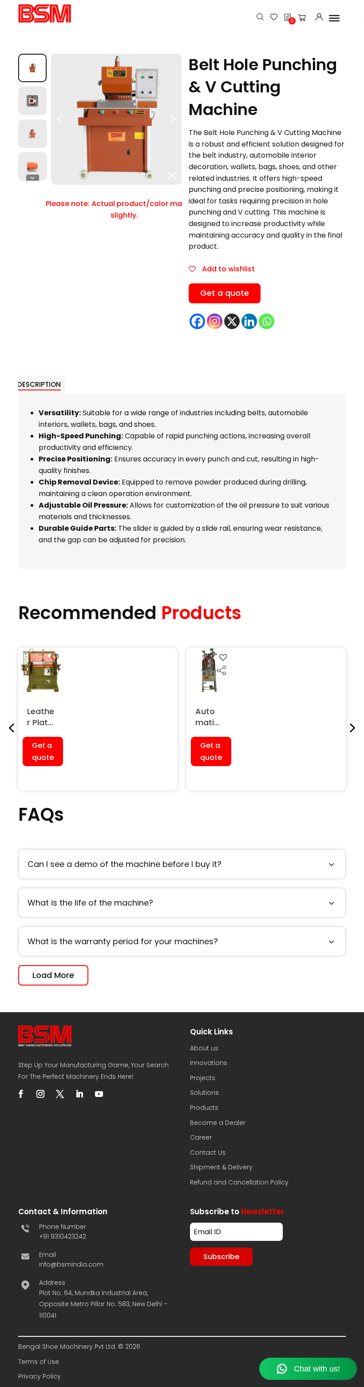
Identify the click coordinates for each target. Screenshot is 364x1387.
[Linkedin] (249, 321)
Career (201, 1137)
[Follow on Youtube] (99, 1094)
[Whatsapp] (266, 321)
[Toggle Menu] (334, 18)
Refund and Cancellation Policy (239, 1182)
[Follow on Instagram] (40, 1094)
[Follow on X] (60, 1094)
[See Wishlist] (273, 18)
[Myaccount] (319, 18)
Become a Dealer (217, 1122)
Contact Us (208, 1152)
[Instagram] (214, 321)
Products (204, 1107)
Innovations (208, 1062)
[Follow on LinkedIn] (79, 1094)
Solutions (204, 1092)
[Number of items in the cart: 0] (304, 19)
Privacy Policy (39, 1376)
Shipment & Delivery (221, 1167)
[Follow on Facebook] (21, 1094)
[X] (232, 321)
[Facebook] (197, 321)
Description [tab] (39, 384)
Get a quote (224, 292)
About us (204, 1048)
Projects (202, 1077)
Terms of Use (38, 1361)
